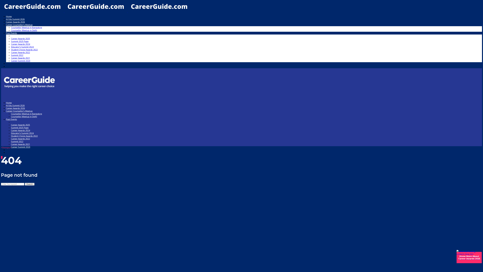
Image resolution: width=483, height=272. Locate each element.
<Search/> (29, 184)
